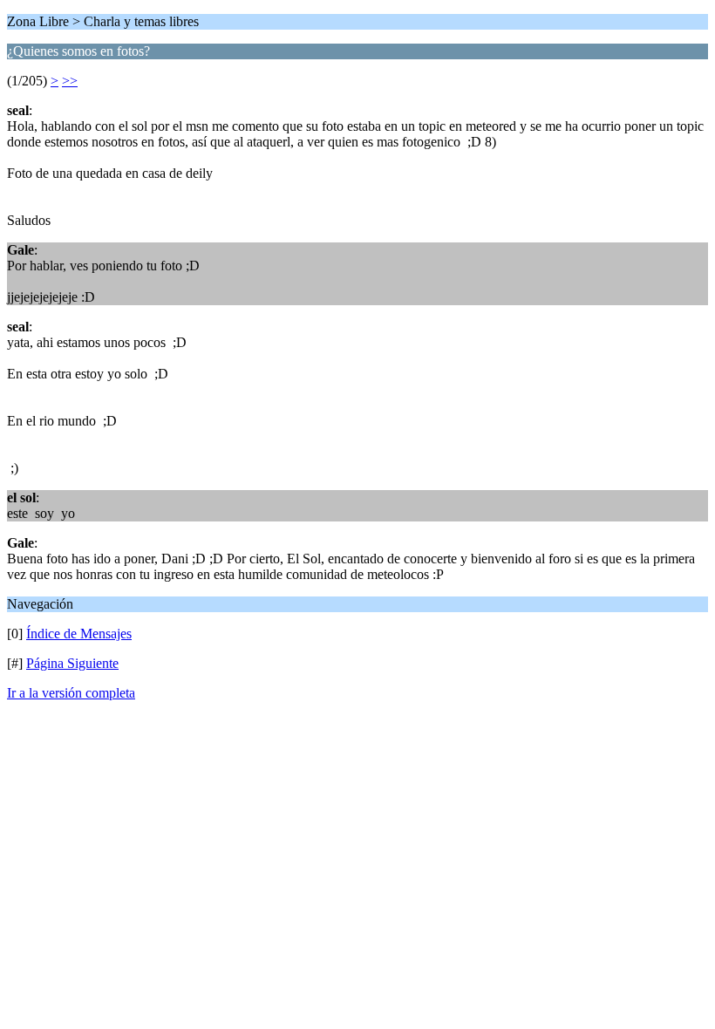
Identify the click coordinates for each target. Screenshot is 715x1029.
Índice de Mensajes (79, 633)
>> (70, 80)
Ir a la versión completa (71, 692)
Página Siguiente (72, 663)
